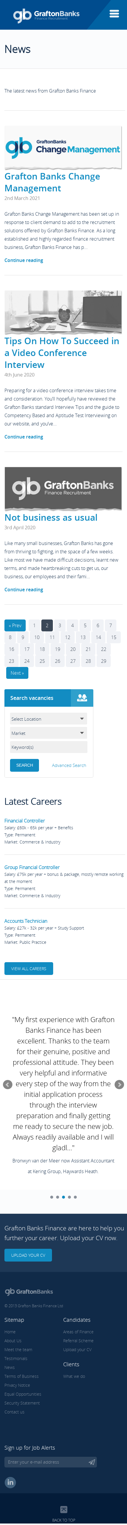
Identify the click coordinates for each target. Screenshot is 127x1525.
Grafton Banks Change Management (52, 182)
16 (11, 649)
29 (103, 661)
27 (73, 661)
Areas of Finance (78, 1332)
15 (113, 637)
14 (98, 637)
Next (119, 1084)
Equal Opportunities (22, 1394)
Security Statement (22, 1403)
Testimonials (15, 1358)
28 (88, 661)
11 (52, 637)
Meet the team (18, 1349)
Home (10, 1332)
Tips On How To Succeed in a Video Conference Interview (61, 353)
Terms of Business (21, 1376)
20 (73, 649)
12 (67, 637)
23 (11, 661)
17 (27, 649)
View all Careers (28, 968)
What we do (74, 1376)
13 (83, 637)
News (9, 1367)
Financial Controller (24, 820)
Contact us (14, 1412)
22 (103, 649)
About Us (13, 1340)
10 (37, 637)
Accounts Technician (25, 921)
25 (42, 661)
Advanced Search (69, 765)
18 (42, 649)
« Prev (15, 625)
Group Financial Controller (32, 867)
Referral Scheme (78, 1340)
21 (88, 649)
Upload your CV (28, 1255)
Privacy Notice (17, 1385)
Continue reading (23, 260)
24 (27, 661)
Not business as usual (50, 517)
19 (57, 649)
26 (57, 661)
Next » (17, 673)
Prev (7, 1084)
